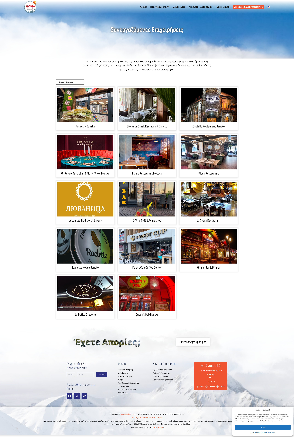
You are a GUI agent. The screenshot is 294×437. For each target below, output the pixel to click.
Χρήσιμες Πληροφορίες (200, 7)
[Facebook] (69, 396)
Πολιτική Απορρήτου (268, 432)
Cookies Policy (255, 432)
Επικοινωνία (223, 7)
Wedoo (161, 427)
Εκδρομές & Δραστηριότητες (248, 7)
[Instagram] (77, 396)
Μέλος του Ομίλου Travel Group (147, 417)
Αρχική (143, 7)
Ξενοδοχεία (179, 7)
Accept (263, 427)
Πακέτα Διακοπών (159, 7)
